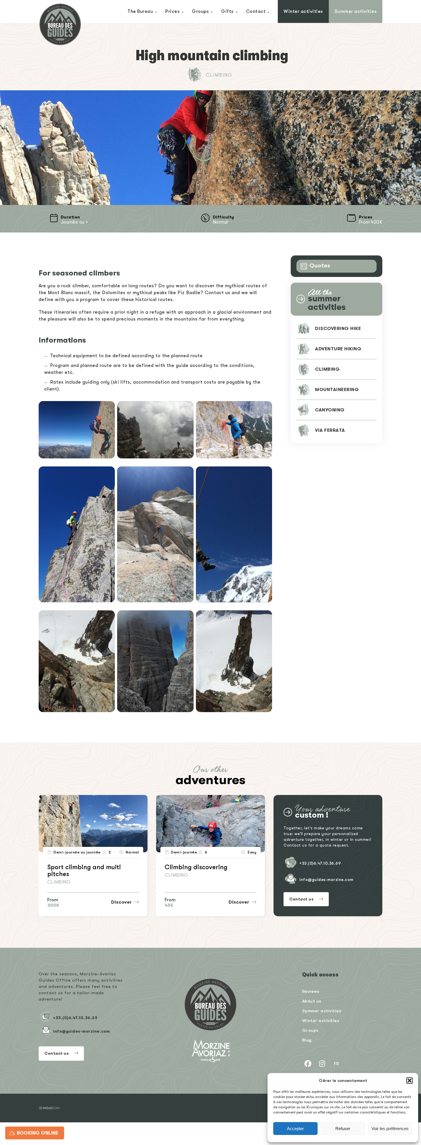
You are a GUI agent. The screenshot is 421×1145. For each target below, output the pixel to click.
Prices (172, 11)
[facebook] (308, 1063)
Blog (307, 1039)
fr (336, 1063)
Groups (200, 11)
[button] (409, 1080)
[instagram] (322, 1063)
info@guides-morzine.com (326, 879)
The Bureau (140, 11)
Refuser (342, 1128)
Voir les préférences (390, 1128)
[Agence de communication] (49, 1108)
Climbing (219, 75)
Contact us (302, 899)
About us (311, 1001)
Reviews (310, 991)
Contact (256, 11)
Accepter (295, 1128)
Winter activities (303, 11)
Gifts (227, 11)
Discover (122, 902)
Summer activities (356, 11)
